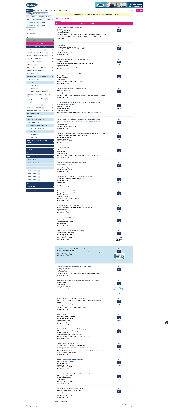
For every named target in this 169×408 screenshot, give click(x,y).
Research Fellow (62, 314)
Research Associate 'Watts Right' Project (70, 359)
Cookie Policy (129, 404)
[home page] (32, 5)
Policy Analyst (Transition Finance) (68, 343)
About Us (32, 406)
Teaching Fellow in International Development (71, 88)
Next (65, 401)
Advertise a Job (63, 10)
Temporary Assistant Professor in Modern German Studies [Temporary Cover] (81, 133)
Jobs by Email (53, 10)
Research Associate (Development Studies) (71, 74)
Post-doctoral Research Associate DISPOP (70, 230)
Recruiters (140, 10)
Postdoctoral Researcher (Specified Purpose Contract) (74, 59)
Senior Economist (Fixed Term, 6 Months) (70, 205)
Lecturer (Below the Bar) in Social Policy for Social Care (74, 374)
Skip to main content (6, 1)
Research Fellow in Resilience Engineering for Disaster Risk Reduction (79, 119)
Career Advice (44, 10)
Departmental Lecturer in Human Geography (71, 388)
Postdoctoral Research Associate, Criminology (71, 162)
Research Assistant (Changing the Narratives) (71, 298)
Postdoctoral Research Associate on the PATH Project (74, 266)
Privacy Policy (123, 404)
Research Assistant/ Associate (66, 218)
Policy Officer (61, 45)
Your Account (131, 10)
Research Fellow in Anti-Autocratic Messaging (71, 329)
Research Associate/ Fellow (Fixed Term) (70, 27)
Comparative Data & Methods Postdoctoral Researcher (74, 176)
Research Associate (63, 148)
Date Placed (58, 21)
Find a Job (29, 10)
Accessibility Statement (138, 404)
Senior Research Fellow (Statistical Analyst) (71, 248)
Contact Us (37, 406)
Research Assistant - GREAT (66, 191)
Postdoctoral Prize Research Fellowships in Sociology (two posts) (78, 280)
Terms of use (116, 404)
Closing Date (65, 21)
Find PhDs (36, 10)
